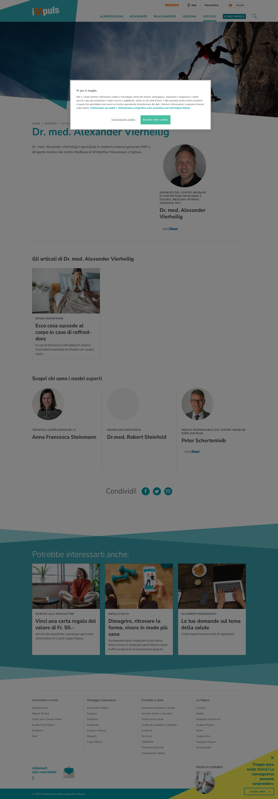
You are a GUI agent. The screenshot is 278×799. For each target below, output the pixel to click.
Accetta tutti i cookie (155, 119)
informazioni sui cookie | (103, 108)
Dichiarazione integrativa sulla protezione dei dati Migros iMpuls (154, 108)
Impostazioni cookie (123, 119)
